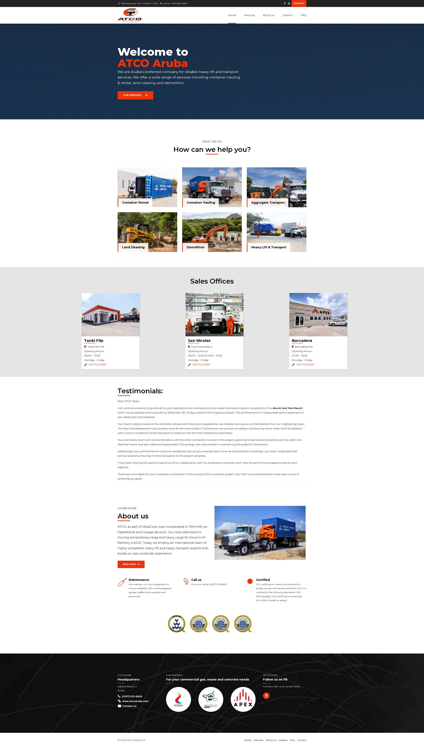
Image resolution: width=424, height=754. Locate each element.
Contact (301, 740)
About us (268, 15)
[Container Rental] (147, 187)
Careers (287, 15)
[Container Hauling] (212, 187)
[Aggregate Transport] (276, 187)
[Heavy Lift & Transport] (276, 232)
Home (232, 15)
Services (249, 15)
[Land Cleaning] (147, 232)
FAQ (303, 15)
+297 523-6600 (97, 364)
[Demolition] (212, 232)
